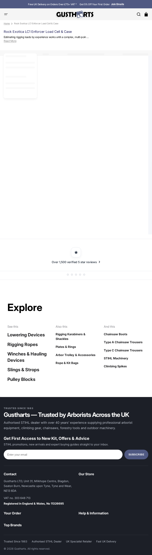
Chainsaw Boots (115, 334)
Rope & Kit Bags (67, 363)
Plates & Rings (66, 347)
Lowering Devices (26, 334)
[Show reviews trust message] (68, 275)
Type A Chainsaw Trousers (123, 342)
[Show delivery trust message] (76, 275)
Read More (10, 40)
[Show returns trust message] (72, 275)
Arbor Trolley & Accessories (75, 355)
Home (7, 23)
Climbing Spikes (115, 366)
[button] (138, 14)
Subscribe (136, 454)
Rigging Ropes (22, 344)
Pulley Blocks (21, 379)
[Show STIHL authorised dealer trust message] (84, 275)
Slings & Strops (23, 369)
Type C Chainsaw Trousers (123, 350)
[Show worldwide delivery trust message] (80, 275)
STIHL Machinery (116, 358)
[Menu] (6, 14)
